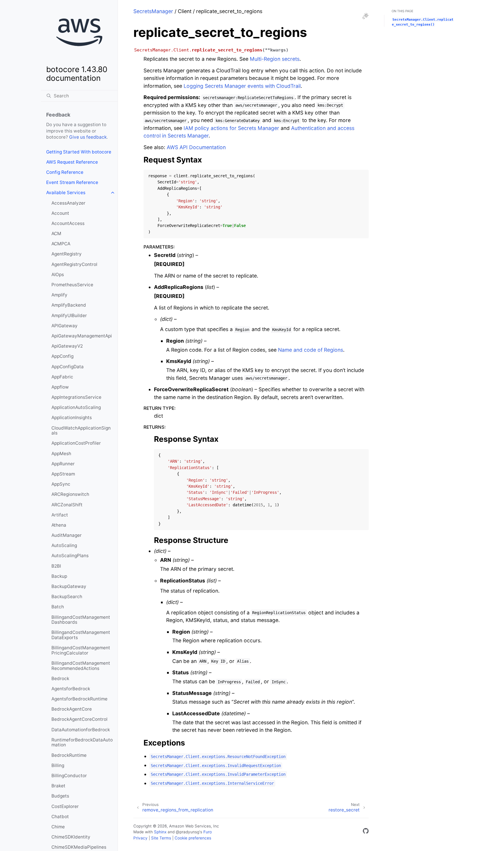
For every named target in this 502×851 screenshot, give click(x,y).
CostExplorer (65, 806)
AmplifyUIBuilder (69, 315)
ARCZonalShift (67, 504)
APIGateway (64, 325)
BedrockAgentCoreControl (79, 719)
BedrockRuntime (69, 755)
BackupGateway (68, 586)
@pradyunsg (187, 831)
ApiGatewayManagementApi (81, 336)
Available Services (65, 192)
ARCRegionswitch (70, 494)
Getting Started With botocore (78, 152)
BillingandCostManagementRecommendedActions (80, 665)
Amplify (59, 295)
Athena (58, 525)
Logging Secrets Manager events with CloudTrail (242, 86)
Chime (58, 826)
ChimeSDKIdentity (70, 837)
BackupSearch (66, 596)
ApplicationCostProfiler (76, 443)
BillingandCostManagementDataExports (80, 635)
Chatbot (60, 816)
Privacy (140, 838)
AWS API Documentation (196, 147)
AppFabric (62, 377)
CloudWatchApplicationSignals (81, 430)
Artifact (59, 515)
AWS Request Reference (72, 162)
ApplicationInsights (71, 417)
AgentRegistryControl (74, 264)
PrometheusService (72, 284)
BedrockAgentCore (71, 709)
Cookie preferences (193, 838)
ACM (56, 233)
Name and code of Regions (310, 350)
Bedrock (60, 678)
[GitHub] (366, 832)
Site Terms (161, 838)
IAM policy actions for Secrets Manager (231, 128)
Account (60, 213)
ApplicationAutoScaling (76, 407)
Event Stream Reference (72, 182)
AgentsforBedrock (70, 688)
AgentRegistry (66, 254)
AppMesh (61, 453)
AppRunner (63, 463)
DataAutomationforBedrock (80, 729)
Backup (59, 576)
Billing (57, 765)
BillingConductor (69, 775)
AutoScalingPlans (70, 555)
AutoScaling (64, 545)
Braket (58, 786)
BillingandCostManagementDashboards (80, 619)
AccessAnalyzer (68, 203)
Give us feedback (88, 137)
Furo (207, 831)
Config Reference (64, 172)
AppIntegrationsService (76, 397)
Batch (57, 606)
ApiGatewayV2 (67, 346)
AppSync (60, 484)
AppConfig (62, 356)
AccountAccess (68, 223)
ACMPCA (60, 243)
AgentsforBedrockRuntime (79, 699)
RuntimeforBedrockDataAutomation (82, 742)
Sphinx (160, 831)
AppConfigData (67, 366)
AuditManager (66, 535)
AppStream (63, 474)
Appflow (60, 387)
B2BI (56, 566)
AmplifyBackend (68, 305)
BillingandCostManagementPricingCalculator (80, 650)
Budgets (60, 796)
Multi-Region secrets (275, 59)
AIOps (57, 274)
